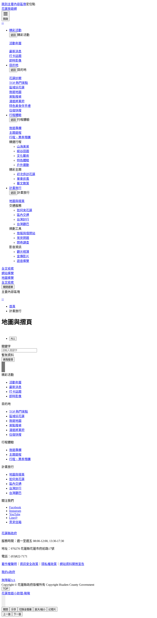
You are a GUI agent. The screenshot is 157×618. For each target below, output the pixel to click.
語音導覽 (23, 261)
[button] (82, 30)
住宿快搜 (15, 110)
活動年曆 (15, 382)
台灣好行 (23, 219)
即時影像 (15, 60)
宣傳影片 (23, 256)
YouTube (14, 514)
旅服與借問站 (26, 233)
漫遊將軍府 (17, 101)
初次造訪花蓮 (26, 174)
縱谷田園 (23, 151)
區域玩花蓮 (17, 87)
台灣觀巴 (23, 224)
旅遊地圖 (15, 92)
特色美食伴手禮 (20, 105)
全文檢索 (8, 268)
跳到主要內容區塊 (14, 4)
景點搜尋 (15, 96)
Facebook (15, 507)
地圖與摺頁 (17, 474)
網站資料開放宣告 (72, 564)
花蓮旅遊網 (9, 8)
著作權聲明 (9, 564)
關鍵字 (6, 346)
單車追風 (23, 178)
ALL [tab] (13, 338)
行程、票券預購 (20, 137)
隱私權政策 (49, 564)
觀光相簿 (23, 251)
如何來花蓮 (24, 210)
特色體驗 (23, 160)
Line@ (13, 517)
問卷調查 (23, 242)
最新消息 (15, 387)
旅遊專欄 (15, 450)
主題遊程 (15, 132)
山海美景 (23, 146)
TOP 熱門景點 (18, 82)
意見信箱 (15, 522)
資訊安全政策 (29, 564)
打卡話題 (15, 56)
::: (3, 22)
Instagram (15, 510)
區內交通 (23, 214)
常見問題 (23, 238)
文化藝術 (23, 155)
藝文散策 (23, 183)
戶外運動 (23, 165)
